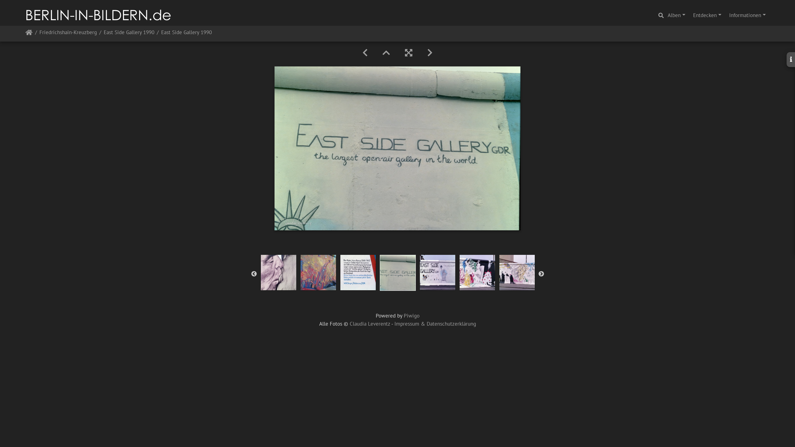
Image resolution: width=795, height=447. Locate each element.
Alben (674, 15)
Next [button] (541, 274)
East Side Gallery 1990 (129, 33)
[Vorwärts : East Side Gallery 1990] (430, 52)
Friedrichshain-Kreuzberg (68, 33)
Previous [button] (254, 274)
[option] (278, 272)
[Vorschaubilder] (386, 52)
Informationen (745, 15)
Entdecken (705, 15)
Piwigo (412, 315)
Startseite (29, 34)
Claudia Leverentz (370, 323)
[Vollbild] (409, 52)
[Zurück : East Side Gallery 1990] (365, 52)
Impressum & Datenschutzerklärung (435, 323)
